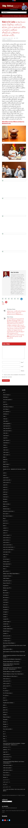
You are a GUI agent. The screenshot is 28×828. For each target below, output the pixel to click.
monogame (5, 612)
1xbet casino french (7, 430)
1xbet (4, 416)
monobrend (5, 609)
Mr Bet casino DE (6, 635)
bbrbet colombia (6, 504)
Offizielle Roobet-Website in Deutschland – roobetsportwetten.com (11, 664)
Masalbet (5, 590)
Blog (4, 518)
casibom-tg (5, 530)
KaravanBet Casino (7, 580)
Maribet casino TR (6, 588)
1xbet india (5, 433)
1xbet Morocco (6, 442)
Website (22, 370)
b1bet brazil (5, 496)
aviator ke (5, 487)
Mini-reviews (5, 597)
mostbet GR (5, 619)
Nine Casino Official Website (8, 643)
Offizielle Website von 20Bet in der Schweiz (11, 671)
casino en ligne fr (6, 535)
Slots (4, 736)
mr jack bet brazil (6, 638)
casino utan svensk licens (8, 547)
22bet (4, 457)
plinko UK (5, 709)
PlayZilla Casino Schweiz (8, 702)
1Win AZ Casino (6, 394)
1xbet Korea (5, 435)
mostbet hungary (6, 621)
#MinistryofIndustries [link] (18, 122)
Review (4, 721)
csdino (4, 556)
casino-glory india (6, 552)
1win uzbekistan (6, 411)
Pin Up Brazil (5, 690)
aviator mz (5, 489)
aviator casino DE (6, 480)
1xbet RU (5, 447)
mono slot (5, 604)
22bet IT (4, 462)
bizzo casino (5, 513)
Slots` (4, 738)
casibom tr (5, 528)
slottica (4, 741)
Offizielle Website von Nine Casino (10, 676)
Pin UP (4, 688)
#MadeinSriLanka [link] (6, 123)
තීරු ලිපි (4, 784)
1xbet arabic (5, 421)
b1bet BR (5, 494)
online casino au (6, 678)
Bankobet (5, 499)
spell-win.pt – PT (6, 747)
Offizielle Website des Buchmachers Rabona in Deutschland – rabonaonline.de (12, 668)
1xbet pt (4, 445)
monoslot (5, 614)
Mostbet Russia (6, 631)
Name (22, 362)
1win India (5, 404)
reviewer (4, 726)
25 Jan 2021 (10, 38)
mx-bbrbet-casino (6, 640)
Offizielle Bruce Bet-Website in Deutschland (11, 659)
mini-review (5, 595)
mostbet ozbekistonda (7, 628)
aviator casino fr (6, 482)
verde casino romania (7, 770)
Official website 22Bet (7, 649)
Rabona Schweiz (6, 717)
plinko (4, 705)
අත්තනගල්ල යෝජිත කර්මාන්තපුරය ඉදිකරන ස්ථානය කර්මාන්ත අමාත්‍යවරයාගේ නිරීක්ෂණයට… (16, 312)
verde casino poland (7, 767)
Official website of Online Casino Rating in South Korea (14, 651)
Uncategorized (6, 759)
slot (3, 733)
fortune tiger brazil (6, 564)
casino (4, 532)
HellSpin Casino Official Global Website (11, 573)
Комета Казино (6, 775)
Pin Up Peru (5, 695)
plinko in (4, 707)
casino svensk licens (7, 544)
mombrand (5, 600)
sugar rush (5, 752)
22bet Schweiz (6, 464)
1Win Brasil (5, 397)
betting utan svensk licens (8, 511)
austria (4, 472)
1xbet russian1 (6, 454)
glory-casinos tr (6, 571)
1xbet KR (5, 438)
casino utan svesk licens (8, 549)
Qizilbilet (4, 714)
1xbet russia (5, 449)
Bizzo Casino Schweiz (7, 516)
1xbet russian (5, 452)
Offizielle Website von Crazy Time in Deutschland (13, 674)
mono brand (5, 602)
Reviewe (4, 724)
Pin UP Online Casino (7, 693)
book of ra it (5, 523)
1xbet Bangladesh (6, 423)
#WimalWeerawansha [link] (7, 122)
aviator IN (5, 484)
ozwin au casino (6, 683)
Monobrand (5, 607)
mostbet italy (5, 624)
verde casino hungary (7, 765)
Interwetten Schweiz (7, 576)
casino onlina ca (6, 537)
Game (4, 568)
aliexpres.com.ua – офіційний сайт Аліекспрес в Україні (14, 469)
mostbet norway (6, 626)
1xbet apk (5, 418)
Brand (4, 525)
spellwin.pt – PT (6, 749)
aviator (4, 475)
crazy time (5, 554)
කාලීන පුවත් (5, 782)
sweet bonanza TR (6, 756)
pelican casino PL (6, 686)
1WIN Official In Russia (7, 406)
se (3, 731)
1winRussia (5, 414)
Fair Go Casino (6, 559)
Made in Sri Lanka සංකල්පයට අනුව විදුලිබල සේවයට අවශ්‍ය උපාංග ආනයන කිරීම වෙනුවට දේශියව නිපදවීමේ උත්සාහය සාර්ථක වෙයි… (14, 28)
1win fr (4, 402)
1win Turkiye (5, 409)
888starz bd (5, 466)
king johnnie (5, 585)
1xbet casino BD (6, 428)
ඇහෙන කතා (5, 779)
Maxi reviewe (5, 592)
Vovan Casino (5, 772)
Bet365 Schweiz (6, 508)
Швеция (4, 777)
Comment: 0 (9, 39)
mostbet (4, 616)
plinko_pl (5, 712)
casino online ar (6, 540)
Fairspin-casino (6, 561)
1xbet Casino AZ (6, 426)
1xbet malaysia (6, 440)
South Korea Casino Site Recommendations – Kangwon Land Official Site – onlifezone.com (14, 744)
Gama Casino (5, 566)
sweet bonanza (6, 754)
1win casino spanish (7, 399)
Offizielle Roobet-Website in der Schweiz (11, 661)
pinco (4, 697)
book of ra (5, 520)
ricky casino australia (7, 729)
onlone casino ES (6, 681)
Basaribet (5, 501)
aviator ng (5, 492)
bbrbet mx (5, 506)
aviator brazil (5, 477)
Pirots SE (5, 700)
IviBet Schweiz (6, 578)
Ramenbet (5, 719)
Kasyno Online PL (6, 583)
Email (22, 366)
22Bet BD (5, 459)
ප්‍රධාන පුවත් (5, 787)
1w (3, 392)
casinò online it (6, 542)
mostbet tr (5, 633)
